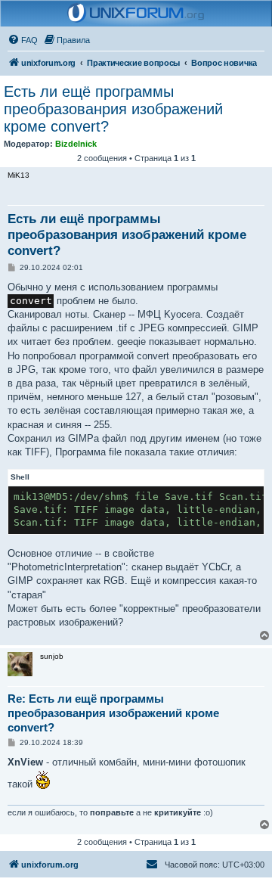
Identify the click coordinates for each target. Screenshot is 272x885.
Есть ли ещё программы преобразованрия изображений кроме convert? (113, 109)
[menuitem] (23, 40)
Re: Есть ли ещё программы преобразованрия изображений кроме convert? (113, 713)
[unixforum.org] (136, 13)
